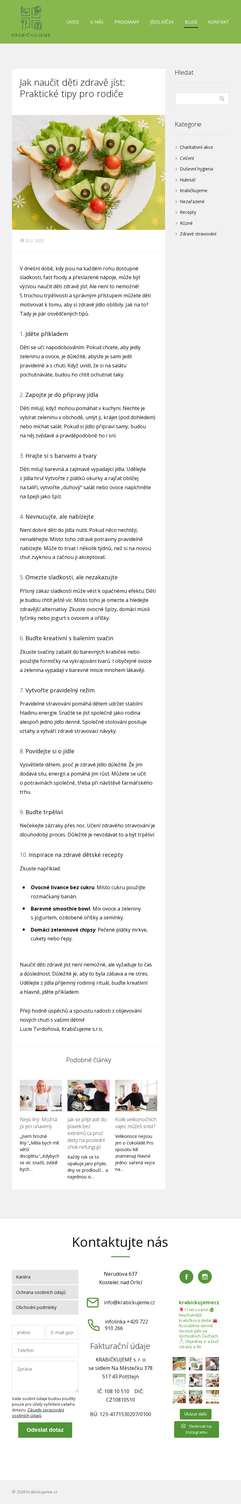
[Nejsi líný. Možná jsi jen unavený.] (41, 1095)
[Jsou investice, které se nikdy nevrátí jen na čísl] (212, 1364)
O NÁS (97, 22)
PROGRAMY (127, 22)
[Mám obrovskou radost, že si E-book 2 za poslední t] (195, 1380)
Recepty (188, 212)
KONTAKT (218, 22)
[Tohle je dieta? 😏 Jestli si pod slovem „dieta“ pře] (179, 1364)
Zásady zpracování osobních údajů (38, 1412)
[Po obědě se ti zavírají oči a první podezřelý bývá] (195, 1364)
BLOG (191, 22)
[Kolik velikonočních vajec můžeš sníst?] (136, 1095)
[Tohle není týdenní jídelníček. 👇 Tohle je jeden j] (212, 1397)
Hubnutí (187, 180)
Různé (186, 223)
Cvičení (187, 158)
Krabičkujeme (193, 190)
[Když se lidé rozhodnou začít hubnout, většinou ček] (212, 1380)
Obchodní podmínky (36, 1307)
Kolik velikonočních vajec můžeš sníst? (136, 1123)
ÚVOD (73, 22)
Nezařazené (192, 201)
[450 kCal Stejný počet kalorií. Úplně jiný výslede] (179, 1397)
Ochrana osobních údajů (41, 1292)
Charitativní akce (196, 147)
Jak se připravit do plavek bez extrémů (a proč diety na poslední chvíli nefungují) (87, 1133)
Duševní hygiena (196, 169)
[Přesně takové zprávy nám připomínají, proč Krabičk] (179, 1380)
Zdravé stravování (198, 234)
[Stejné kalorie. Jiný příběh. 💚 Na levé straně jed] (195, 1397)
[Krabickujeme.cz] (31, 22)
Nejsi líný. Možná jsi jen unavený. (38, 1123)
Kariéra (23, 1277)
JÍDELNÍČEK (162, 22)
